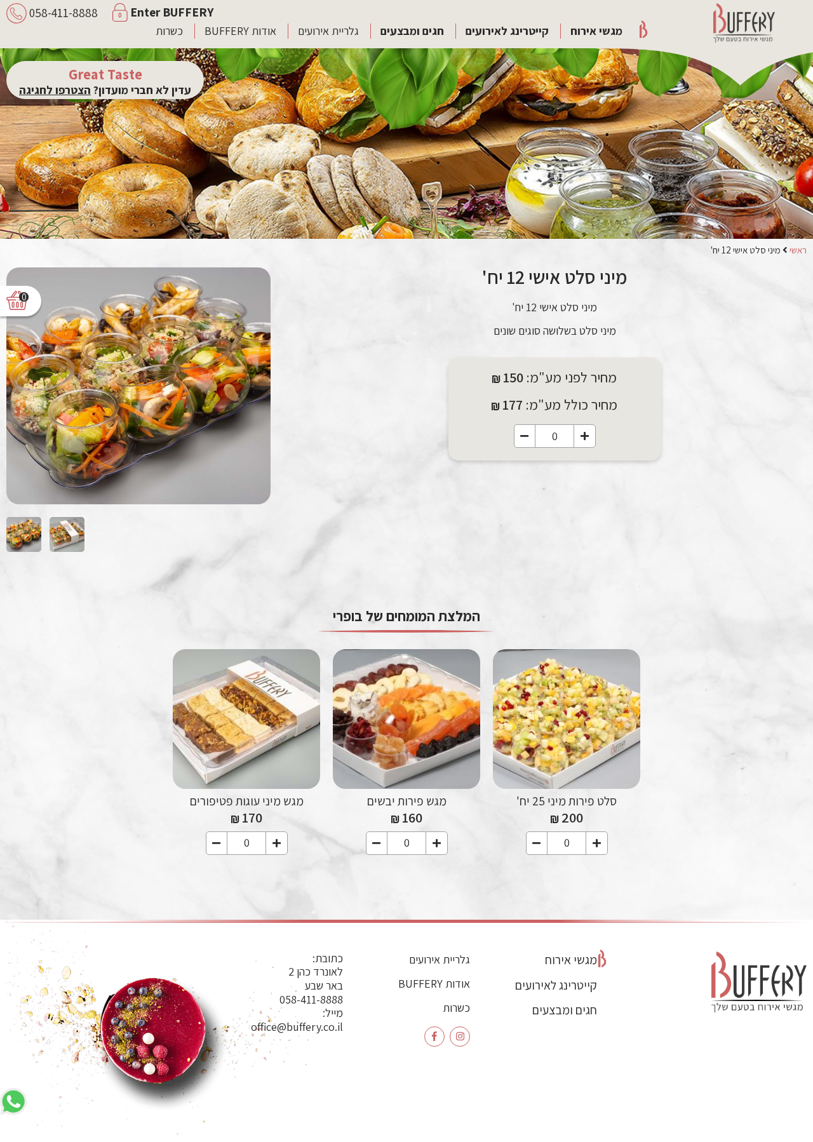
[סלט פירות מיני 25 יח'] (566, 719)
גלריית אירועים (328, 31)
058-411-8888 (311, 999)
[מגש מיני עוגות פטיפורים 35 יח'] (246, 719)
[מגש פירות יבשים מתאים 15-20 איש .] (406, 719)
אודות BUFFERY (240, 31)
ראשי (798, 250)
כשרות (169, 31)
